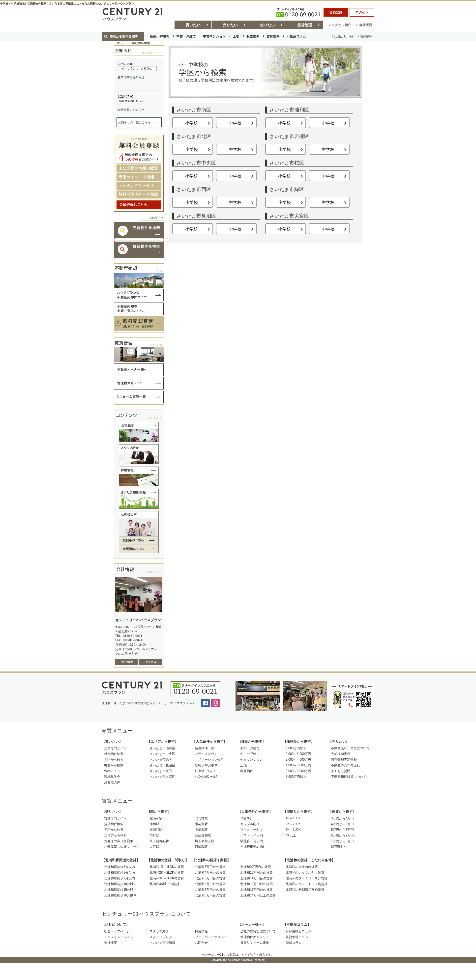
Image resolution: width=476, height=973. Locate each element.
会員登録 (335, 12)
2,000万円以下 (296, 748)
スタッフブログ (160, 937)
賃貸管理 (304, 25)
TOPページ (121, 43)
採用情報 (201, 931)
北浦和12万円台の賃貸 (256, 884)
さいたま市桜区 (160, 771)
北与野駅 (201, 818)
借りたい (267, 25)
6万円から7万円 (342, 835)
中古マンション (214, 36)
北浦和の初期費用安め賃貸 (305, 889)
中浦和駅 (201, 830)
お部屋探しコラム (298, 931)
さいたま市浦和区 (162, 748)
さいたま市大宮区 (162, 776)
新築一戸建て (159, 36)
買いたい (193, 25)
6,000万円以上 (296, 776)
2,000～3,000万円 (298, 754)
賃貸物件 (273, 36)
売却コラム (294, 943)
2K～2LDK (293, 824)
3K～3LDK (293, 830)
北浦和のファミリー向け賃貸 (306, 878)
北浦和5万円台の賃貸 (210, 878)
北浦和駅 (155, 818)
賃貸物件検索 (113, 824)
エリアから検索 (115, 835)
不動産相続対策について (348, 776)
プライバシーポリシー (211, 937)
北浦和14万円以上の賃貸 (258, 895)
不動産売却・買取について (350, 748)
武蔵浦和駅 (203, 835)
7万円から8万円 (342, 841)
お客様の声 (112, 782)
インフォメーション (118, 937)
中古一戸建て (186, 36)
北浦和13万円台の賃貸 (256, 889)
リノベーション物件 (209, 759)
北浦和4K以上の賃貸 (164, 884)
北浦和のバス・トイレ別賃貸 (306, 884)
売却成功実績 (340, 754)
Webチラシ (112, 771)
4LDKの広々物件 (207, 776)
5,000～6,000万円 (298, 771)
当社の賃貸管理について (258, 931)
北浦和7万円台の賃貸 (210, 889)
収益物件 (252, 36)
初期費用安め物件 (253, 847)
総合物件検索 (113, 754)
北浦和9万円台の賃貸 (255, 867)
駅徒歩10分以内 (206, 765)
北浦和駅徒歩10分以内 (120, 884)
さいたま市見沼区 (162, 765)
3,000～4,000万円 (298, 759)
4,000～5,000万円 (298, 765)
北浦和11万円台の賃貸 (256, 878)
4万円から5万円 (342, 824)
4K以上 (291, 835)
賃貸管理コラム (297, 937)
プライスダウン (206, 754)
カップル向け (250, 824)
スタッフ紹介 (341, 25)
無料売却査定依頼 (344, 759)
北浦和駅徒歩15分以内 (120, 889)
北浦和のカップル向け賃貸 (305, 872)
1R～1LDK (293, 818)
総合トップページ (117, 931)
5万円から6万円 (342, 830)
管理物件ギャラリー (254, 937)
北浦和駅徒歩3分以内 (119, 867)
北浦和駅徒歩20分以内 (120, 895)
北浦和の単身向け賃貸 (302, 867)
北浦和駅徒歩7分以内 (119, 878)
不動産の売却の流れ (345, 765)
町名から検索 (113, 765)
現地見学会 (112, 776)
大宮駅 (154, 847)
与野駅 (154, 835)
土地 (236, 36)
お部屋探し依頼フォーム (122, 847)
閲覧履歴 (366, 36)
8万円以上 (338, 847)
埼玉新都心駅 (159, 841)
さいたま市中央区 (162, 754)
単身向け (246, 818)
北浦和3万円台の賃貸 (210, 867)
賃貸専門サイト (115, 818)
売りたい (230, 25)
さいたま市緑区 (160, 759)
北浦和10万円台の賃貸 (256, 872)
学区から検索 (113, 759)
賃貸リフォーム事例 (254, 943)
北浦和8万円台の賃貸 (210, 895)
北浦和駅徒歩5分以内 (119, 872)
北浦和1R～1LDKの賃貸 (166, 867)
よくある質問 (340, 771)
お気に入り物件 (344, 36)
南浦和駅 (155, 830)
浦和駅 (154, 824)
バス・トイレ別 (251, 835)
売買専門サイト (115, 748)
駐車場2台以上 (205, 771)
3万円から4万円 (342, 818)
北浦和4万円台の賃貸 (210, 872)
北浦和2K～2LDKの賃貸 (166, 872)
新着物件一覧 (204, 748)
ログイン (362, 12)
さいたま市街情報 (162, 943)
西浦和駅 (201, 847)
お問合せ (201, 943)
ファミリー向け (251, 830)
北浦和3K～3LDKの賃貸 (166, 878)
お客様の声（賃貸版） (120, 841)
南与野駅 (201, 824)
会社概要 (365, 25)
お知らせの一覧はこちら (134, 122)
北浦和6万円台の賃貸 (210, 884)
